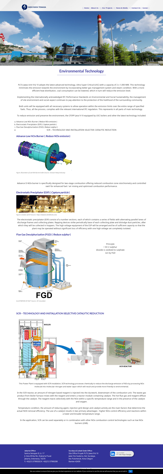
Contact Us (136, 8)
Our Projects (107, 8)
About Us (94, 8)
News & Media (122, 8)
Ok (130, 471)
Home (86, 8)
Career (145, 8)
